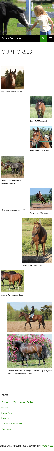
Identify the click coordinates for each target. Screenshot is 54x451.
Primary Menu (50, 38)
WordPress (47, 445)
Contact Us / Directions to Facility (17, 402)
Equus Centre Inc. (12, 38)
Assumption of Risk (13, 423)
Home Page (7, 413)
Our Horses (7, 429)
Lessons (5, 418)
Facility (5, 407)
